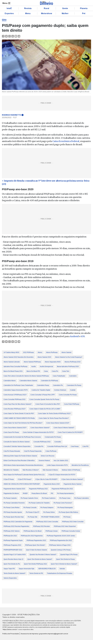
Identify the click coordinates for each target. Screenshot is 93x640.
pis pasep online (49, 512)
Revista (28, 8)
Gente (65, 8)
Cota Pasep (75, 446)
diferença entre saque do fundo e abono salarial (20, 456)
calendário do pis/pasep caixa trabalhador (18, 385)
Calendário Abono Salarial (28, 380)
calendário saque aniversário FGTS (16, 390)
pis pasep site (32, 517)
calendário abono (10, 380)
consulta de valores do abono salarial (17, 442)
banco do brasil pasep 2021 (13, 371)
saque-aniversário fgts (26, 568)
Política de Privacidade (10, 634)
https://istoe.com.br (10, 629)
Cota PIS (85, 446)
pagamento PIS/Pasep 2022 (38, 489)
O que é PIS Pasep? (24, 479)
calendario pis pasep (74, 385)
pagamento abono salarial (72, 484)
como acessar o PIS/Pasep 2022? (15, 395)
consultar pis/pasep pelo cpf (57, 446)
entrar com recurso (47, 456)
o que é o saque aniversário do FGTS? (62, 474)
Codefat (72, 390)
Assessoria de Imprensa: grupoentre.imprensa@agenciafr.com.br (44, 634)
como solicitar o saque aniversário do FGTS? (38, 432)
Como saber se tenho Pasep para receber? (54, 418)
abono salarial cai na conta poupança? (68, 357)
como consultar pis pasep (68, 395)
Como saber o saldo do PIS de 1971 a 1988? (45, 409)
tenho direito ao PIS (36, 573)
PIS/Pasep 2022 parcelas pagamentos (16, 526)
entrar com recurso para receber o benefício (19, 460)
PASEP (25, 493)
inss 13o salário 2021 (61, 460)
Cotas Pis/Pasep (51, 451)
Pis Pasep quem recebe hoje (14, 517)
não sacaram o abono (50, 470)
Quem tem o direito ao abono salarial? (64, 564)
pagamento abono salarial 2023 (14, 489)
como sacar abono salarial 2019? (57, 423)
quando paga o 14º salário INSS (15, 554)
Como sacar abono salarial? (40, 427)
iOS (83, 336)
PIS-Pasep (66, 517)
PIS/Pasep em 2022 (10, 536)
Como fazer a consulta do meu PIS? (47, 404)
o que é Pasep (9, 479)
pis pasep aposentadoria (65, 493)
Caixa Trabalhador (59, 376)
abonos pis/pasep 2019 (72, 362)
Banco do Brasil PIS (33, 371)
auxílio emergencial (46, 366)
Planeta (83, 8)
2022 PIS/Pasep (28, 352)
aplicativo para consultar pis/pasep (15, 366)
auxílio (33, 366)
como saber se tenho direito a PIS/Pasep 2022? (54, 413)
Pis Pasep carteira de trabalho (39, 503)
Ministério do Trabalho (11, 470)
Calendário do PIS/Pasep (49, 380)
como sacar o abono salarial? (64, 427)
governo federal (44, 460)
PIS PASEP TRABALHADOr (50, 517)
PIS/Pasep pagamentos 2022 (36, 540)
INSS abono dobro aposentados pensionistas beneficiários (23, 465)
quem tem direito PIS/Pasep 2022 (35, 564)
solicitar (62, 568)
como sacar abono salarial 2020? (15, 427)
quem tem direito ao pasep (65, 559)
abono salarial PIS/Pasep (32, 362)
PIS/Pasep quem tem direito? (35, 545)
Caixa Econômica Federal (65, 141)
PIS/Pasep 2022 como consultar (47, 521)
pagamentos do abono (11, 493)
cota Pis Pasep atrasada (12, 451)
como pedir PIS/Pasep (71, 404)
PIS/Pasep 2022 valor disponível (65, 526)
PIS (52, 493)
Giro (4, 19)
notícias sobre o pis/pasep (71, 470)
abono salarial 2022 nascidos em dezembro (19, 357)
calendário (73, 376)
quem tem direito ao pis (12, 564)
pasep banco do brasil (39, 493)
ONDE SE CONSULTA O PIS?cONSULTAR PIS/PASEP (22, 484)
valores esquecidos (10, 578)
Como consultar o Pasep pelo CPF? (43, 395)
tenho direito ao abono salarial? (14, 573)
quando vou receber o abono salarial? (43, 554)
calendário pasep (43, 385)
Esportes (9, 13)
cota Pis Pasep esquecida (33, 451)
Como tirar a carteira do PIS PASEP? (70, 432)
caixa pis (55, 371)
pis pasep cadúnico (48, 498)
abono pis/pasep (52, 352)
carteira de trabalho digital (41, 390)
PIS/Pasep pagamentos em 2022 (61, 540)
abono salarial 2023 (44, 357)
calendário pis (58, 385)
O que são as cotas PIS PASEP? (46, 479)
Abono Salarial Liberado (12, 362)
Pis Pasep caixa (64, 498)
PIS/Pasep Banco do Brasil (33, 531)
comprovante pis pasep (53, 437)
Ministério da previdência (80, 465)
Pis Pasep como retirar (11, 507)
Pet (83, 13)
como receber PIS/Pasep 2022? (15, 409)
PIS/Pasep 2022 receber (41, 526)
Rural (46, 8)
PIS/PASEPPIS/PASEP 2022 (13, 550)
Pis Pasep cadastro (10, 498)
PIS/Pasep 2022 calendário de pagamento (18, 521)
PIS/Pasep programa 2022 (12, 545)
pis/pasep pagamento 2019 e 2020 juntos (61, 536)
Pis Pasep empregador (65, 507)
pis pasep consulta (29, 507)
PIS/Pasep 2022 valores (12, 531)
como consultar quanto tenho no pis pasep (44, 399)
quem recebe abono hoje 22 (13, 559)
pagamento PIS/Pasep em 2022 (62, 489)
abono (40, 352)
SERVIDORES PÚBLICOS (47, 568)
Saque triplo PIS (9, 568)
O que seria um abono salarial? (72, 479)
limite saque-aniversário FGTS (57, 465)
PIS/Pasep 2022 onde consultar (73, 521)
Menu (28, 13)
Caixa (46, 371)
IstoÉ (9, 8)
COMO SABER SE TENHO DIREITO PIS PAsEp (19, 418)
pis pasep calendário (81, 498)
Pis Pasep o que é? (32, 512)
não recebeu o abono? (31, 470)
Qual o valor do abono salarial (36, 550)
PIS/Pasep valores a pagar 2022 (60, 545)
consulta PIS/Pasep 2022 (42, 442)
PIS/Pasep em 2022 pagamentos (32, 536)
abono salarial (66, 352)
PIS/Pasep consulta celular (71, 531)
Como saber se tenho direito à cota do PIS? (19, 413)
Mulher (65, 13)
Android (74, 336)
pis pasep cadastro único (29, 498)
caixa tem (65, 371)
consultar (57, 442)
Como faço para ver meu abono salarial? (17, 404)
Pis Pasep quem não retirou (68, 512)
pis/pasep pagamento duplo (13, 540)
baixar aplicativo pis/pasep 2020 (68, 366)
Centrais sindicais (60, 390)
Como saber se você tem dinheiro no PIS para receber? (23, 423)
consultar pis (39, 446)
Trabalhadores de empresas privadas (59, 573)
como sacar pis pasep (11, 432)
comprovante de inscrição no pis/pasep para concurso (22, 437)
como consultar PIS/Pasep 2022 (14, 399)
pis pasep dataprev (47, 507)
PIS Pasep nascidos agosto (13, 512)
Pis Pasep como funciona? (63, 503)
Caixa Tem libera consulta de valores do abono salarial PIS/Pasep (26, 376)
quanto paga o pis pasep (69, 554)
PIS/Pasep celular (52, 531)
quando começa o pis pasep (61, 550)
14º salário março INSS (11, 352)
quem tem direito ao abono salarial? (39, 559)
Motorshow (46, 13)
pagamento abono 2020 (52, 484)
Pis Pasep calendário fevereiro (14, 503)
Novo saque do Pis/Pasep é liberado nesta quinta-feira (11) (24, 474)
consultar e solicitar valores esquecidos (17, 446)
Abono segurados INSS (53, 362)
